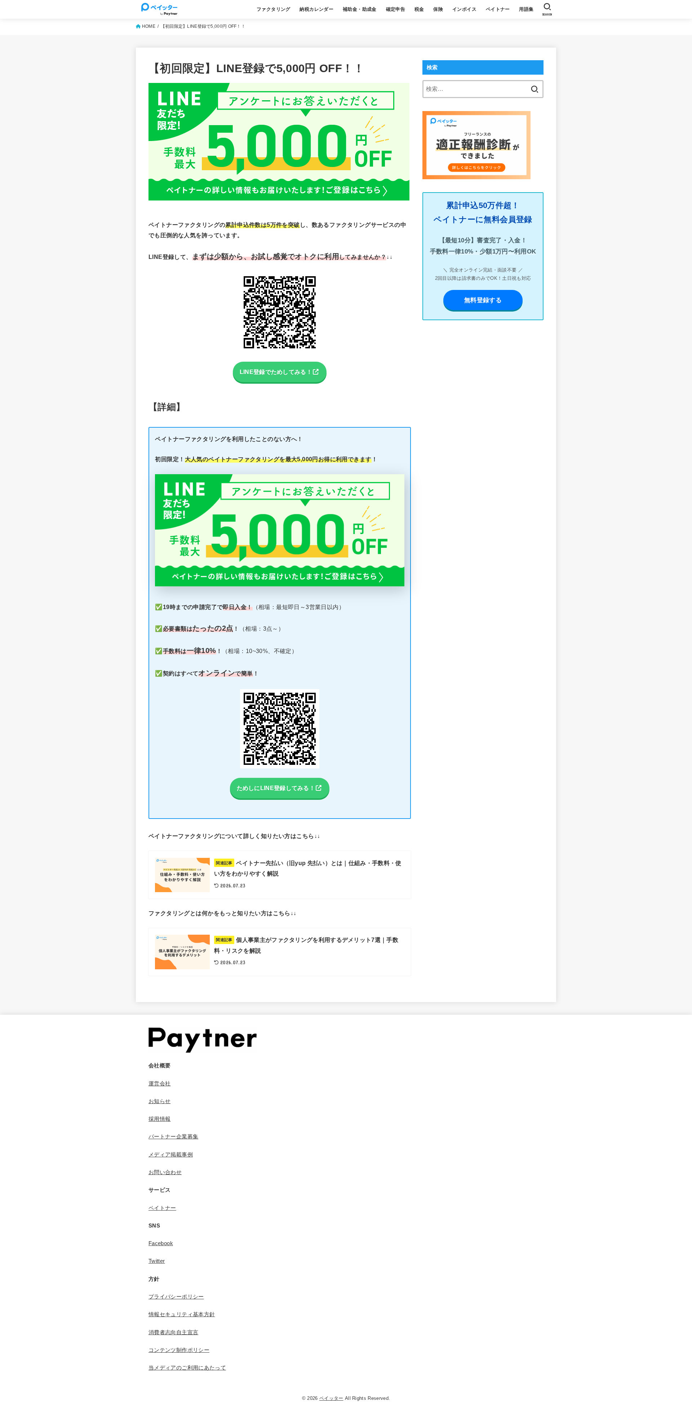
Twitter (156, 1261)
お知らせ (159, 1101)
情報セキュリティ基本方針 (181, 1314)
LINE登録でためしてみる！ (276, 372)
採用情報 (159, 1119)
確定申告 (395, 9)
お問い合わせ (165, 1172)
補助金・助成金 (360, 9)
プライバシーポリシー (176, 1297)
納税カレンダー (316, 9)
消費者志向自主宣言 (173, 1332)
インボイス (464, 9)
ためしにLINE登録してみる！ (276, 788)
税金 (419, 9)
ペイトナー (498, 9)
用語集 (526, 9)
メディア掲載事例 (170, 1155)
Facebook (160, 1243)
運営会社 (159, 1083)
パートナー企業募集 (173, 1137)
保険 (438, 9)
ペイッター (331, 1398)
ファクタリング (273, 9)
